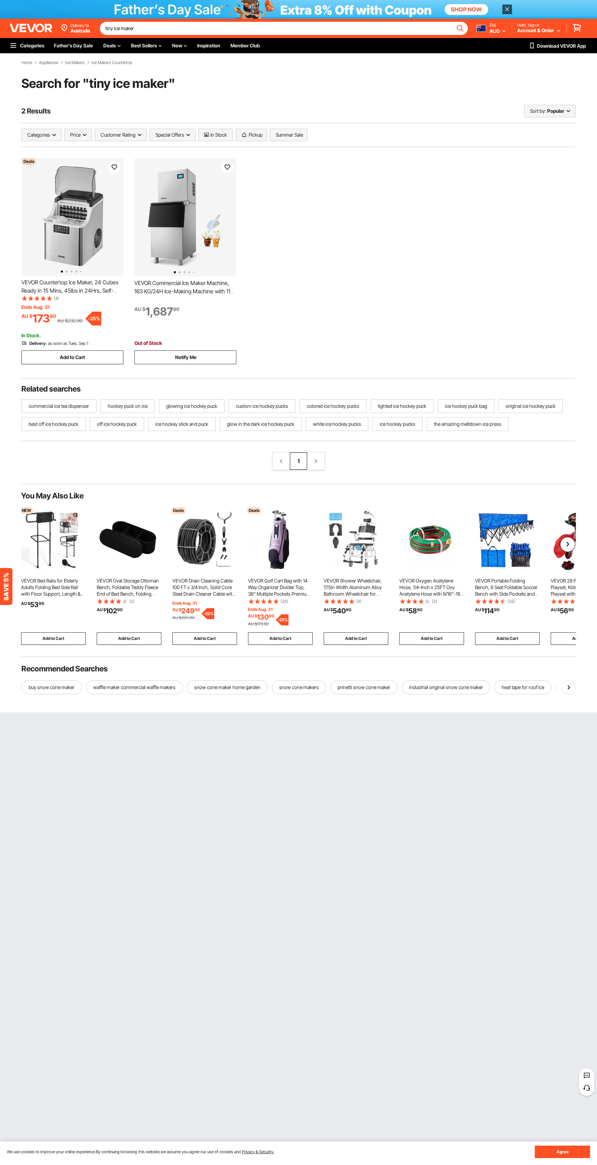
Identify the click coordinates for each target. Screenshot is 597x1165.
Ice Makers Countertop (112, 62)
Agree (563, 1151)
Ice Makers (75, 62)
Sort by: (538, 111)
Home (26, 62)
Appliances (48, 62)
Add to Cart (72, 357)
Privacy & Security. (258, 1151)
